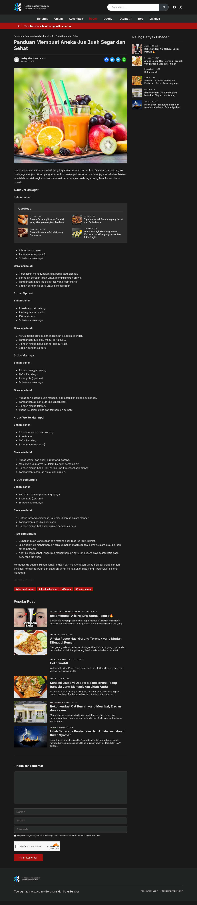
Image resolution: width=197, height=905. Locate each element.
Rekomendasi (66, 612)
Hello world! (59, 663)
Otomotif (125, 18)
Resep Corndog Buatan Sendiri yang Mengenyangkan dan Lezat (47, 220)
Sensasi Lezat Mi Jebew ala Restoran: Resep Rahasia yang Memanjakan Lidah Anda (83, 684)
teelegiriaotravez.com (32, 58)
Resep (93, 18)
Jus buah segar (25, 589)
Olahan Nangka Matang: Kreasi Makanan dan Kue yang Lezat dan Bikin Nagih (102, 234)
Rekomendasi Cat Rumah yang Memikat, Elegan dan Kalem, (160, 94)
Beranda (42, 18)
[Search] (164, 7)
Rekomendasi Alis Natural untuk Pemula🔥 (81, 616)
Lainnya (155, 18)
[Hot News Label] (17, 26)
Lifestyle (55, 612)
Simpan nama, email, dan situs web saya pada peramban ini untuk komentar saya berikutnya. (58, 835)
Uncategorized (58, 659)
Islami (53, 727)
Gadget (108, 18)
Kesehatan (76, 18)
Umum (58, 18)
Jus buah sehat (49, 589)
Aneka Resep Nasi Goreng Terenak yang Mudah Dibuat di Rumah (163, 62)
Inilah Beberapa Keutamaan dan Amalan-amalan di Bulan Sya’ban (162, 106)
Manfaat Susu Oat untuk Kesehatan (46, 26)
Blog (140, 18)
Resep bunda (84, 589)
